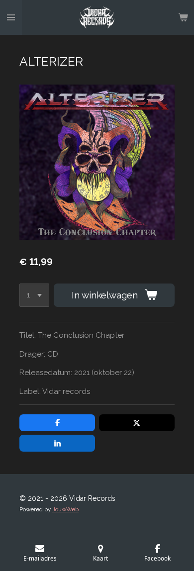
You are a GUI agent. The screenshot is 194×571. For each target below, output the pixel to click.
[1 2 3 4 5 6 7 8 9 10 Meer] (34, 295)
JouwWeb (65, 509)
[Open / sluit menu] (11, 17)
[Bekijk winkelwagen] (183, 17)
